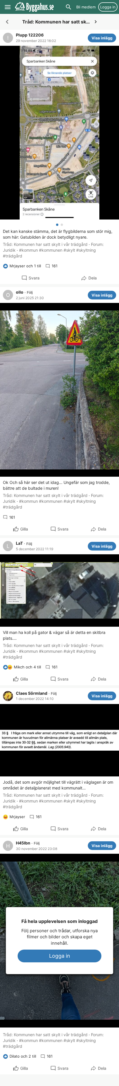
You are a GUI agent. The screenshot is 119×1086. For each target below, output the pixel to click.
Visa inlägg (102, 38)
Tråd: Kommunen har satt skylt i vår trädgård (45, 244)
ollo (19, 292)
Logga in (59, 956)
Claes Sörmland (31, 693)
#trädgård (12, 255)
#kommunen (50, 250)
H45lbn (23, 843)
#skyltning (86, 250)
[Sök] (68, 7)
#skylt (69, 250)
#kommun (28, 250)
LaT (19, 543)
